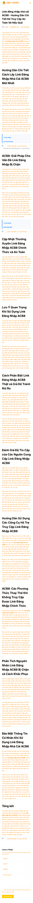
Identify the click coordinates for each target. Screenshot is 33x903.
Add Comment (7, 875)
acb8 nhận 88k (7, 227)
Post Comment (8, 896)
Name (5, 858)
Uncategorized (25, 27)
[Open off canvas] (30, 3)
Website (5, 869)
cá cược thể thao (8, 141)
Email (5, 864)
